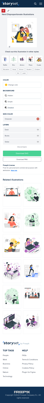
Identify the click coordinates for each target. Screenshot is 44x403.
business (6, 363)
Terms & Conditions (30, 359)
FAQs (24, 355)
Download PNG (22, 159)
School (21, 69)
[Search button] (35, 4)
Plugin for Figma (28, 372)
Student (29, 69)
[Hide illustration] (37, 129)
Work (5, 359)
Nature (5, 372)
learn (24, 73)
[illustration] (12, 195)
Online (5, 368)
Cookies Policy (28, 368)
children (37, 69)
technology (7, 376)
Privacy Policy (27, 363)
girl (18, 73)
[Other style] (5, 59)
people (6, 355)
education (6, 69)
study (14, 69)
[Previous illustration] (9, 47)
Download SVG (22, 153)
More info (14, 170)
